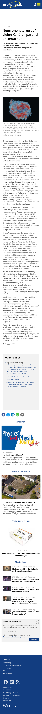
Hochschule (7, 673)
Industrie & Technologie (12, 665)
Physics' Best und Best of (13, 455)
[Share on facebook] (3, 414)
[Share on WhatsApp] (17, 414)
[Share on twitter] (8, 414)
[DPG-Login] (35, 4)
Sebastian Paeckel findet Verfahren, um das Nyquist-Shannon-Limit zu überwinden (24, 601)
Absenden (33, 639)
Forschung (31, 567)
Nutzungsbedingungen (11, 695)
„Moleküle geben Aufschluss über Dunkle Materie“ (25, 613)
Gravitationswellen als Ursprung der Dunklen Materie (25, 590)
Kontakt (6, 698)
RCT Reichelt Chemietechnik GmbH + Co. (19, 502)
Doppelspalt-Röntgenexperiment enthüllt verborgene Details (25, 580)
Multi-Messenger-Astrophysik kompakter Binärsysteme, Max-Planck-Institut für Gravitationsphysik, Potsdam (20, 384)
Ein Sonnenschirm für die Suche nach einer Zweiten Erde (25, 570)
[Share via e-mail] (22, 414)
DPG (4, 671)
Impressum (7, 690)
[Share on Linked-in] (13, 414)
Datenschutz (7, 687)
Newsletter (7, 701)
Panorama (7, 668)
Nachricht (24, 567)
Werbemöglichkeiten (10, 692)
